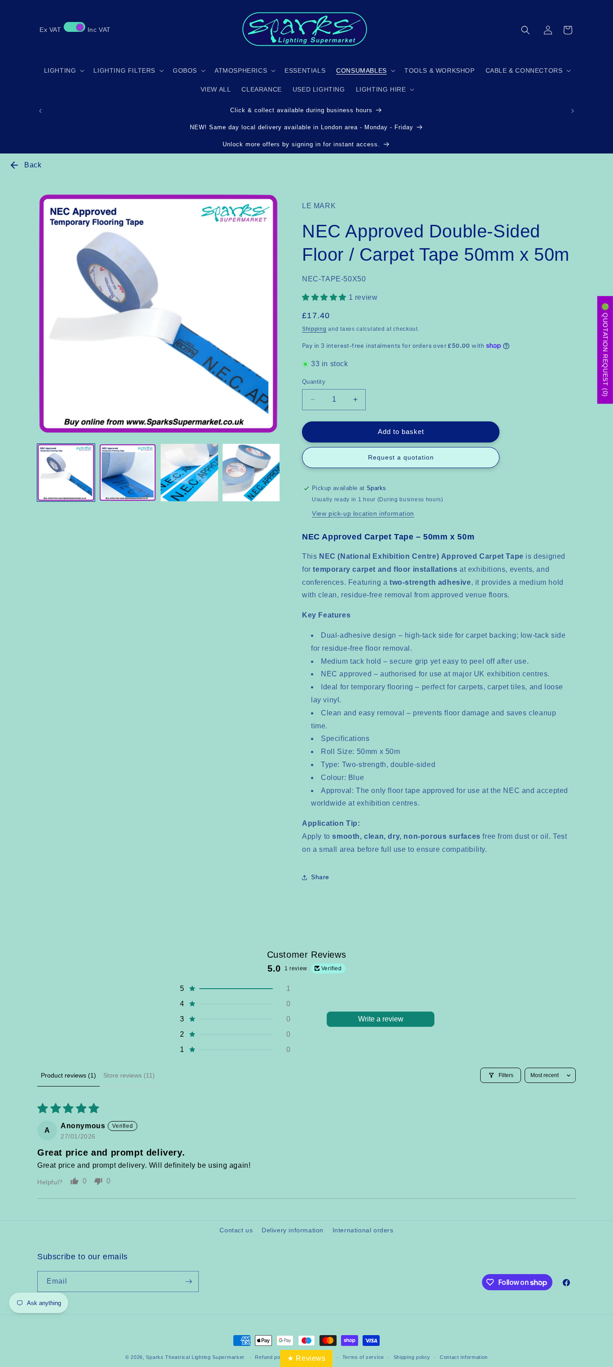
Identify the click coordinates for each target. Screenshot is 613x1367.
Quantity (313, 381)
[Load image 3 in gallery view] (189, 472)
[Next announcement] (572, 110)
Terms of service (363, 1357)
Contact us (236, 1230)
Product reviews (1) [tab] (68, 1075)
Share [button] (320, 877)
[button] (525, 30)
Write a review (380, 1019)
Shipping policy (412, 1357)
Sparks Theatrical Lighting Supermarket (195, 1357)
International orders (363, 1230)
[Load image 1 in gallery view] (66, 472)
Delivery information (293, 1230)
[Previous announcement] (40, 110)
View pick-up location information (363, 513)
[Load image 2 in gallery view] (128, 472)
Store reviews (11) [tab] (129, 1075)
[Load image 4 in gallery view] (251, 472)
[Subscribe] (188, 1281)
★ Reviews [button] (306, 1358)
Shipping (314, 329)
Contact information (464, 1357)
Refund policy (272, 1357)
